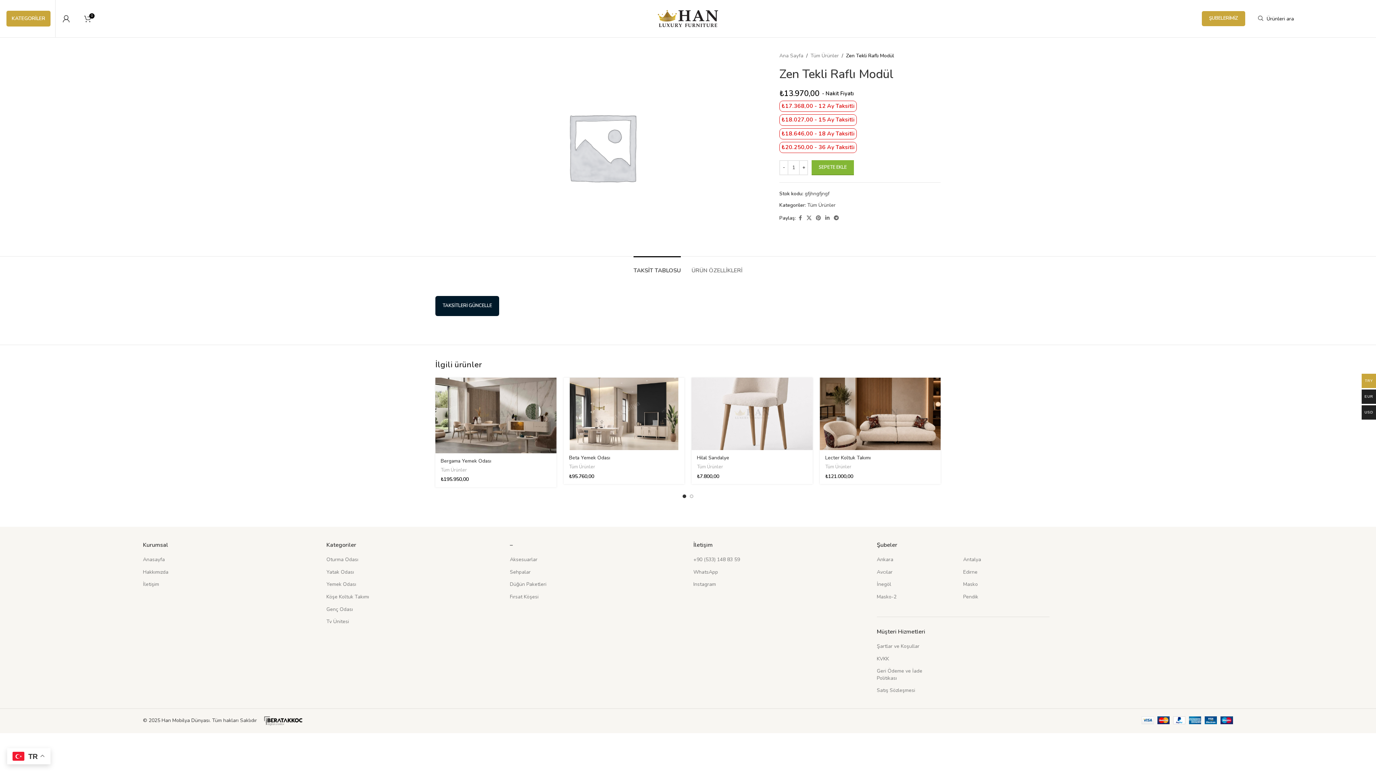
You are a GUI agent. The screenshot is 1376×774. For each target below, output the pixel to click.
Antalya (972, 559)
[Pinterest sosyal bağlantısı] (818, 218)
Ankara (885, 559)
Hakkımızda (155, 572)
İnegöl (884, 584)
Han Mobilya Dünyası (186, 720)
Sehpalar (520, 572)
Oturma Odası (342, 559)
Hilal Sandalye (713, 457)
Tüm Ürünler (825, 55)
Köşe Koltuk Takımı (347, 596)
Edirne (970, 572)
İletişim (151, 584)
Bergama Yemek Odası (466, 461)
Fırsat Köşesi (524, 596)
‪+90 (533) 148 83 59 (716, 559)
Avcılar (885, 572)
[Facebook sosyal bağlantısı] (800, 218)
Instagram (704, 584)
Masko (970, 584)
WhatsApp (705, 572)
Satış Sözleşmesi (896, 690)
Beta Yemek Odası (589, 457)
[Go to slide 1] (684, 496)
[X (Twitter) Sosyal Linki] (809, 218)
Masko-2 (887, 596)
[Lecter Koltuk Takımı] (880, 414)
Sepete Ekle (833, 167)
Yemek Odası (341, 584)
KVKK (883, 658)
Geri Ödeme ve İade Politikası (899, 675)
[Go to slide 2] (691, 496)
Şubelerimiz (1223, 18)
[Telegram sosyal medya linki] (836, 218)
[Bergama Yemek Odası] (495, 415)
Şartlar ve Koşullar (898, 646)
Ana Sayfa (791, 55)
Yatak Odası (340, 572)
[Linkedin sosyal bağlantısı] (827, 218)
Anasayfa (154, 559)
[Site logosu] (688, 18)
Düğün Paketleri (528, 584)
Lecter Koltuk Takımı (848, 457)
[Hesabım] (66, 18)
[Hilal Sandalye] (752, 414)
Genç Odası (339, 609)
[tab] (657, 267)
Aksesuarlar (524, 559)
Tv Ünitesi (337, 621)
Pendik (970, 596)
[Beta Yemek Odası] (624, 414)
